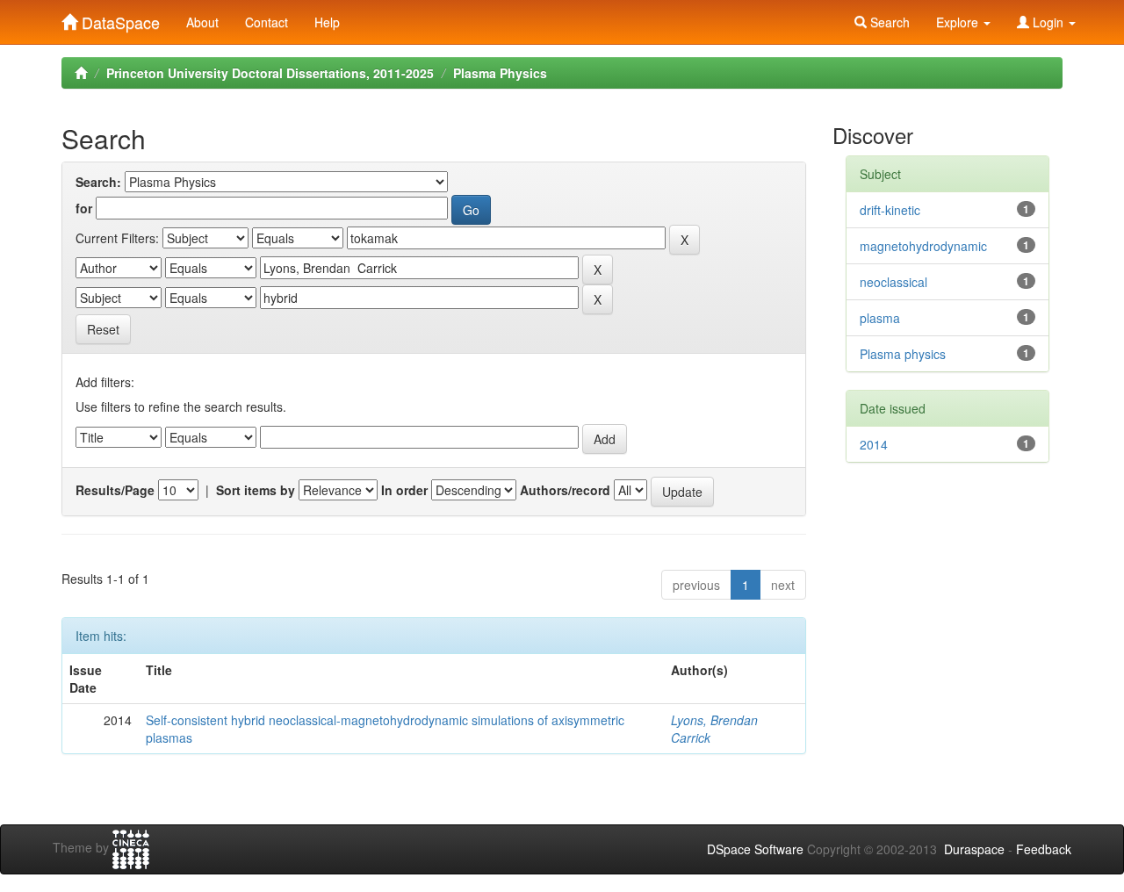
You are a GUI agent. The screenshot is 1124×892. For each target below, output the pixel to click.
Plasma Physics (500, 73)
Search (888, 22)
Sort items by (255, 490)
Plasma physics (903, 354)
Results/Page (115, 490)
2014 (874, 444)
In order (404, 490)
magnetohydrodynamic (923, 246)
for (84, 208)
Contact (266, 22)
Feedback (1043, 849)
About (202, 22)
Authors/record (565, 490)
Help (327, 22)
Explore (959, 22)
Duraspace (974, 849)
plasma (880, 318)
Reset (103, 329)
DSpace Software (755, 849)
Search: (98, 182)
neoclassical (893, 282)
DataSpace (118, 18)
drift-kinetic (890, 210)
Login (1048, 22)
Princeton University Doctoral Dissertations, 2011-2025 (270, 73)
